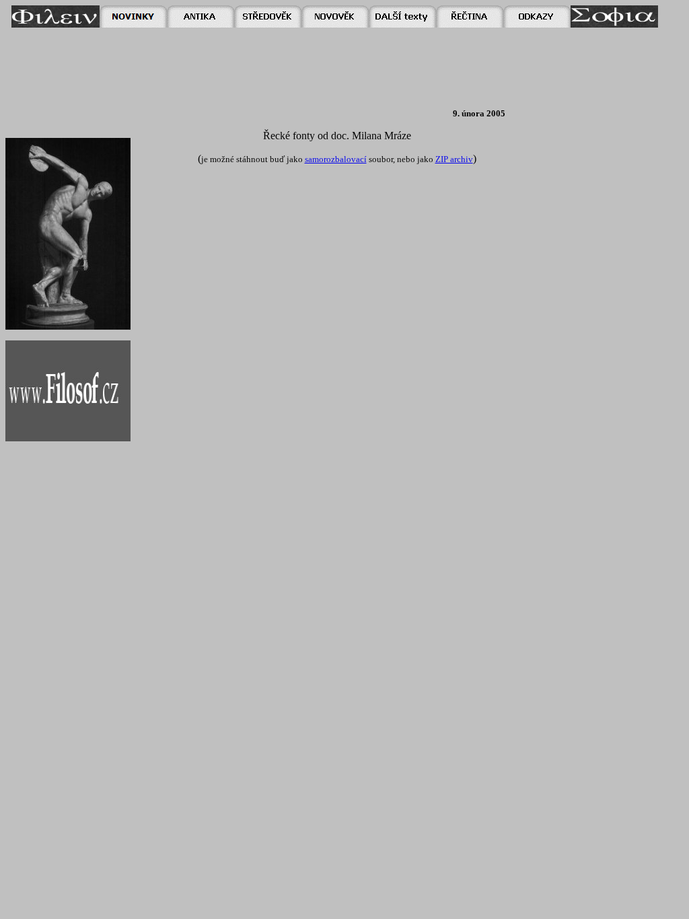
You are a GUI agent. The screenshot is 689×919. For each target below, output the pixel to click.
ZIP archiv (454, 159)
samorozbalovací (336, 159)
